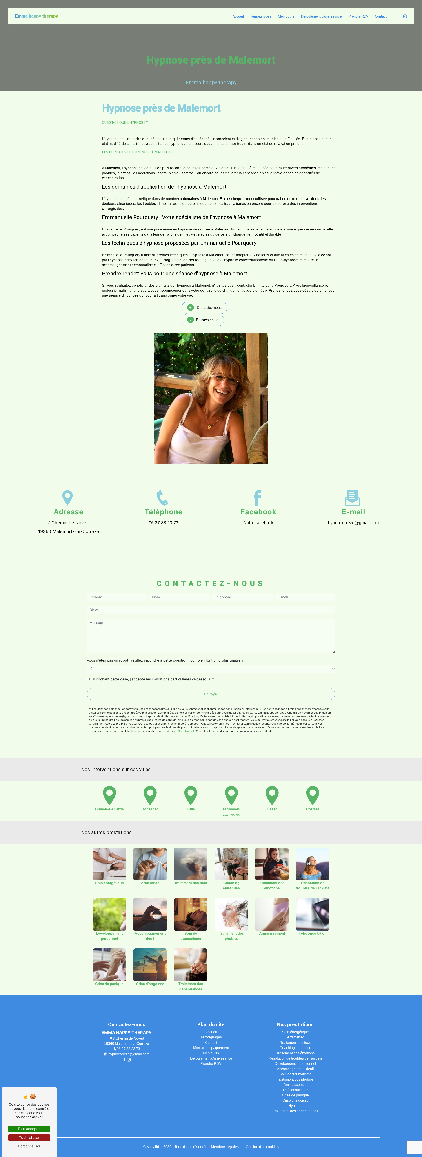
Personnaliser (29, 1146)
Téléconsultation (295, 1090)
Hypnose (295, 1106)
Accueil (238, 16)
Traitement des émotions (295, 1053)
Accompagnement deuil (295, 1069)
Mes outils (286, 16)
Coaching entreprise (295, 1048)
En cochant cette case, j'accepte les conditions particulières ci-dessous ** (153, 679)
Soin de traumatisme (295, 1074)
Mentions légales (225, 1147)
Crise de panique (295, 1095)
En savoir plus (207, 320)
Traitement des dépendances (295, 1111)
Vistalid (153, 1147)
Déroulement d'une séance (321, 16)
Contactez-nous (209, 307)
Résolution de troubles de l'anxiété (295, 1058)
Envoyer (211, 694)
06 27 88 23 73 (163, 522)
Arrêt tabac (295, 1037)
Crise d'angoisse (295, 1100)
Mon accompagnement (211, 1048)
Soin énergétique (295, 1032)
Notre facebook (258, 522)
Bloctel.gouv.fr (186, 731)
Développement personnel (295, 1063)
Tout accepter (29, 1128)
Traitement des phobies (295, 1079)
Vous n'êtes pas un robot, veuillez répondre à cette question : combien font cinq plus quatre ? (165, 660)
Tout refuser (29, 1137)
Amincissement (295, 1085)
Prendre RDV (358, 16)
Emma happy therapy (36, 16)
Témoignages (260, 16)
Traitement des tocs (295, 1042)
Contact (381, 16)
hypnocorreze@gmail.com (353, 522)
